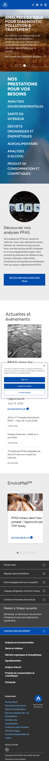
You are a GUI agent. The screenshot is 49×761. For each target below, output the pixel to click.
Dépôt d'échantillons (15, 709)
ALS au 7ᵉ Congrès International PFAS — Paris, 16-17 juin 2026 (23, 419)
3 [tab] (23, 554)
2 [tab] (20, 554)
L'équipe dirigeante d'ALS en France (22, 591)
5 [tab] (30, 554)
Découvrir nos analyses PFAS (24, 280)
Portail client (10, 564)
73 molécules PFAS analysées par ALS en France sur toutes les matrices (24, 454)
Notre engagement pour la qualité (21, 582)
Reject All (24, 379)
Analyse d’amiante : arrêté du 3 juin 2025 (23, 436)
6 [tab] (33, 554)
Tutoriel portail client (15, 705)
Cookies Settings (24, 392)
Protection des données (17, 727)
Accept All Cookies (24, 386)
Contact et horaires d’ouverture (19, 599)
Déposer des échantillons (16, 573)
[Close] (44, 365)
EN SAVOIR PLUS (20, 537)
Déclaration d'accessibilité (15, 759)
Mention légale (12, 730)
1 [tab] (17, 554)
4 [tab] (27, 554)
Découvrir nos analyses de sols (23, 57)
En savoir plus (17, 409)
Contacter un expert (17, 631)
